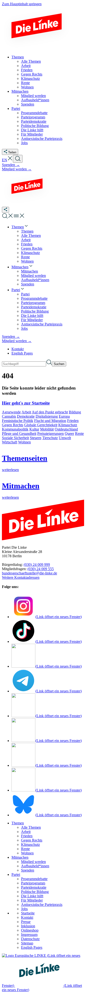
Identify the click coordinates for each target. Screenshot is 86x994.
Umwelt (65, 438)
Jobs (24, 909)
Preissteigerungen (50, 433)
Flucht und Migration (50, 421)
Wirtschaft (9, 442)
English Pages (22, 353)
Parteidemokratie (33, 887)
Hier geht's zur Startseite (26, 403)
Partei (15, 874)
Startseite (28, 913)
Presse (26, 922)
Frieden (73, 421)
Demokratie (26, 416)
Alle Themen (31, 827)
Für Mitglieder (32, 900)
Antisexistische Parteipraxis (41, 905)
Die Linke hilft (32, 896)
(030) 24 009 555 (40, 569)
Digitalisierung (47, 416)
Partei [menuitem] (15, 108)
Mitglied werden (33, 862)
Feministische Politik (17, 421)
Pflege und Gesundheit (19, 433)
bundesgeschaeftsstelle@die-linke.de (29, 573)
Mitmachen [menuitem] (19, 91)
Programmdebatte (34, 879)
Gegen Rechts (12, 425)
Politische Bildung (35, 892)
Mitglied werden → (17, 169)
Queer (69, 433)
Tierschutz (50, 438)
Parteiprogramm (33, 883)
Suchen (59, 364)
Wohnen (24, 442)
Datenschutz (30, 939)
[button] (10, 160)
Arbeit (26, 412)
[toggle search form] (17, 159)
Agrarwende (11, 412)
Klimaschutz (67, 425)
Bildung (75, 412)
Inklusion (28, 926)
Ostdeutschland (66, 429)
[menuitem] (20, 227)
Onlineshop (29, 930)
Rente (79, 433)
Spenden (27, 870)
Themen (17, 823)
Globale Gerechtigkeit (40, 425)
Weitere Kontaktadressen (20, 577)
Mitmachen (19, 857)
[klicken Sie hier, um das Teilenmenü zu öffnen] (5, 210)
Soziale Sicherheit (15, 438)
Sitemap (27, 943)
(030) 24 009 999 (37, 565)
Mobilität (47, 429)
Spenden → (11, 165)
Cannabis (9, 416)
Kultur (34, 429)
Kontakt (17, 349)
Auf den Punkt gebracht (50, 412)
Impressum (29, 935)
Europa (64, 416)
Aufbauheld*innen (35, 866)
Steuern (35, 438)
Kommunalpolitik (15, 429)
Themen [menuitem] (17, 57)
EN (4, 160)
